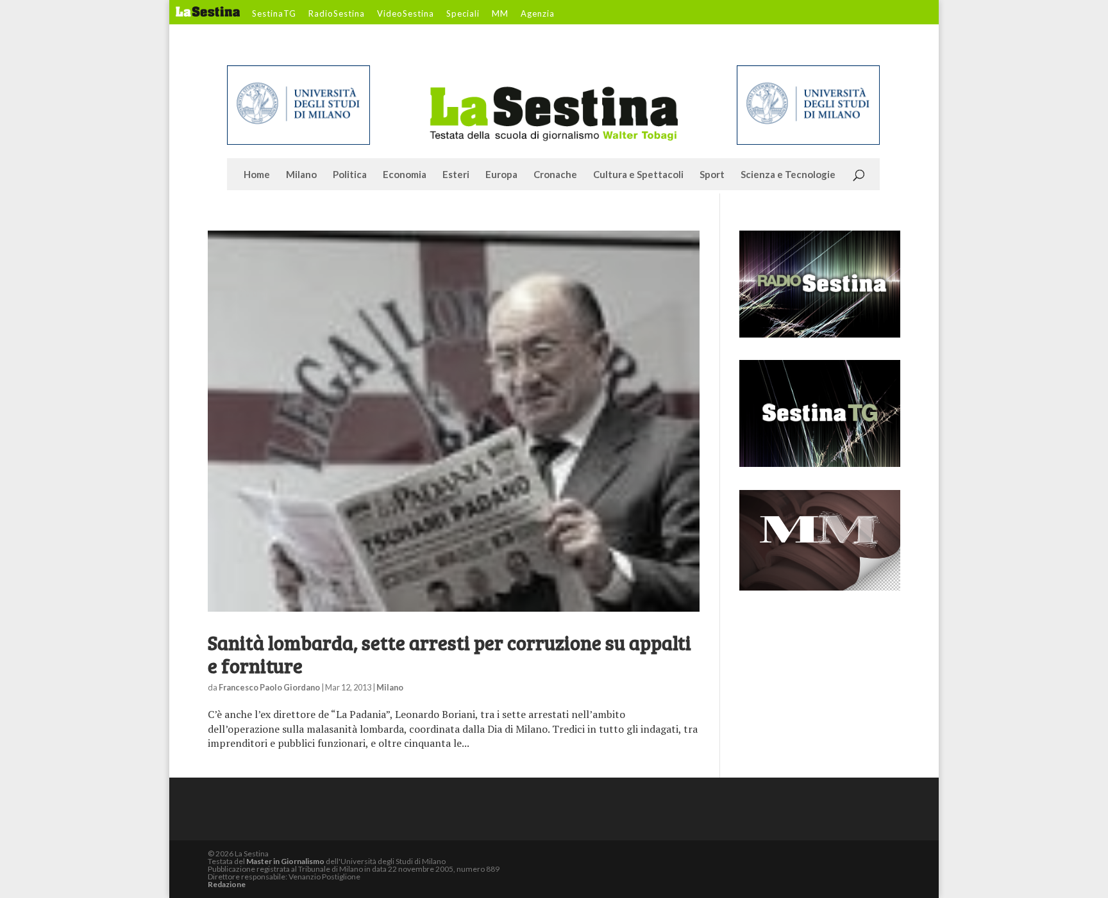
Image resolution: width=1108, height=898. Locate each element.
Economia (404, 175)
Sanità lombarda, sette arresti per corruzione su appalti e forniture (449, 654)
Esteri (455, 175)
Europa (501, 175)
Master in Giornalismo (285, 861)
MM (500, 14)
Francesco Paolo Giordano (269, 687)
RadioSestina (336, 14)
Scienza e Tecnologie (788, 175)
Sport (712, 175)
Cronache (555, 175)
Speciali (463, 14)
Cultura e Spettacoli (638, 175)
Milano (301, 175)
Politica (350, 175)
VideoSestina (405, 14)
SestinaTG (274, 14)
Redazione (227, 884)
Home (257, 175)
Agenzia (538, 14)
